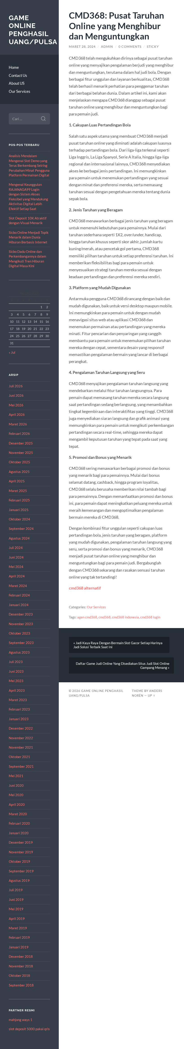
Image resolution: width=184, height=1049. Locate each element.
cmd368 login (150, 617)
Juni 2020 (16, 785)
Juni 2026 (16, 395)
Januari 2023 (18, 719)
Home (14, 67)
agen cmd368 (87, 617)
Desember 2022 (21, 728)
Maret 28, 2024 (82, 46)
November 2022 (21, 738)
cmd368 (105, 617)
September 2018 (21, 985)
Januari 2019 (18, 947)
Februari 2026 (19, 433)
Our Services (19, 91)
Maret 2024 (18, 586)
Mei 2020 (16, 795)
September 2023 (21, 643)
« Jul (12, 352)
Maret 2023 (18, 700)
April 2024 (17, 576)
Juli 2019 (16, 890)
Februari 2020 (19, 823)
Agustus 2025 (19, 472)
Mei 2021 (16, 776)
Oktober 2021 (19, 757)
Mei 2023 (16, 681)
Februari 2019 (19, 937)
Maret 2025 (18, 491)
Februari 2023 (19, 709)
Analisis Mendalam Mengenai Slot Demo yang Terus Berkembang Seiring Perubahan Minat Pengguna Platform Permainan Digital (29, 165)
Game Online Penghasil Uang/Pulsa (33, 30)
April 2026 (17, 414)
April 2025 (17, 481)
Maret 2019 (18, 928)
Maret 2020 (18, 814)
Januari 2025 (18, 510)
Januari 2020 (18, 833)
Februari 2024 (19, 595)
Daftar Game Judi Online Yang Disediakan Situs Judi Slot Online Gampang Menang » (122, 665)
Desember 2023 (21, 614)
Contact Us (18, 75)
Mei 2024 (16, 567)
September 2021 (21, 766)
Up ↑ (152, 695)
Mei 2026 (16, 405)
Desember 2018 (21, 956)
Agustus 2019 (19, 880)
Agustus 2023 (19, 652)
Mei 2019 (16, 909)
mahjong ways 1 (20, 1020)
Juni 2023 (16, 671)
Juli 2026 (16, 386)
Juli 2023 (16, 662)
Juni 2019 (16, 899)
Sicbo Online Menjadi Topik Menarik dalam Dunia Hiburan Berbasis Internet (28, 237)
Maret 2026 (18, 424)
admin (107, 46)
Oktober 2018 (19, 975)
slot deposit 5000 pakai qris (29, 1029)
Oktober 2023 (19, 633)
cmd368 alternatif (85, 587)
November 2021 (21, 747)
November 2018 (21, 966)
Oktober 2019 (19, 861)
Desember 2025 (21, 443)
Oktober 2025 (19, 462)
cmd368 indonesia (125, 617)
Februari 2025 (19, 500)
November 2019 (21, 852)
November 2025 (21, 453)
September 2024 (21, 529)
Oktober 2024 (19, 519)
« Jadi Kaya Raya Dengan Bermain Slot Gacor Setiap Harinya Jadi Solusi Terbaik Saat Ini (117, 645)
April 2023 (17, 690)
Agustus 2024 (19, 538)
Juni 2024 (16, 557)
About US (16, 83)
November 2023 (21, 624)
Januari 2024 (18, 605)
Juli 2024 (16, 548)
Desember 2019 (21, 842)
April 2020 (17, 804)
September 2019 (21, 871)
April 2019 (17, 919)
